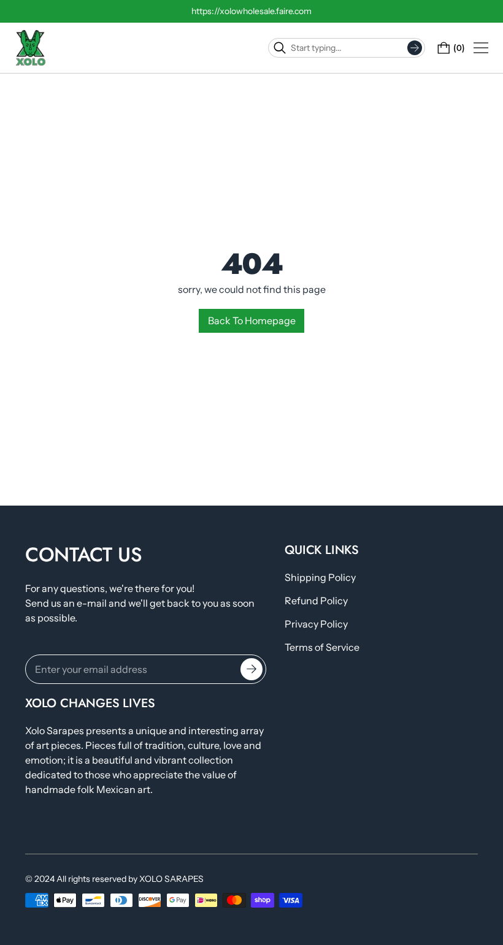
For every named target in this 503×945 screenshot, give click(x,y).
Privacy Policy (316, 624)
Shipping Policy (320, 577)
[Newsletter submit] (251, 669)
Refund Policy (316, 600)
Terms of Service (322, 647)
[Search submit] (414, 48)
